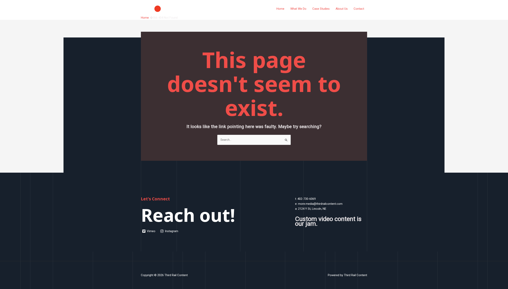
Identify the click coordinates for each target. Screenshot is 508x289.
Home (280, 9)
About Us (342, 9)
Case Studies (321, 9)
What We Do (298, 9)
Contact (359, 9)
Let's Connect (155, 199)
